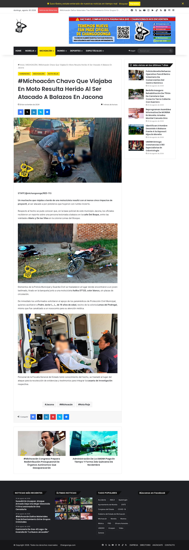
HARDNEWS (24, 74)
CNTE (123, 505)
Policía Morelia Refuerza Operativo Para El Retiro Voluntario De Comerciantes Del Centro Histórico (158, 77)
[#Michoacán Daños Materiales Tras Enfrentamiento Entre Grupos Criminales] (74, 501)
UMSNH (101, 528)
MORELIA (29, 51)
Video (121, 528)
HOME (18, 51)
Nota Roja (85, 404)
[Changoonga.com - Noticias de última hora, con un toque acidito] (20, 26)
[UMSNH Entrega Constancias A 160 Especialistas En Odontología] (136, 145)
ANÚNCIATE (157, 545)
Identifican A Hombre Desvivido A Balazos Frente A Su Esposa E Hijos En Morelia (156, 130)
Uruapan (111, 528)
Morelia (113, 519)
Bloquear (123, 3)
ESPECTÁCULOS (94, 51)
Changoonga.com (67, 545)
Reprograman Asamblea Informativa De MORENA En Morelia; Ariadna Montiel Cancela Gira (158, 114)
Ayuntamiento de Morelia (107, 505)
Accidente (102, 500)
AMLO (112, 500)
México (101, 523)
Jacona (50, 404)
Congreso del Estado (106, 509)
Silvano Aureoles (121, 523)
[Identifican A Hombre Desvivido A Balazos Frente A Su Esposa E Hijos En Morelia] (136, 129)
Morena (123, 519)
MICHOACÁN (46, 51)
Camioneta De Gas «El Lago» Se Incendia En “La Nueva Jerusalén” (88, 10)
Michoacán (67, 404)
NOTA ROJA (53, 74)
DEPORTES (75, 51)
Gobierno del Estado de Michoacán (111, 514)
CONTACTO (170, 545)
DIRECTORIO (145, 545)
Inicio (22, 65)
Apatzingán (123, 500)
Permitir (134, 3)
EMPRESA (134, 545)
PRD (109, 523)
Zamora (101, 533)
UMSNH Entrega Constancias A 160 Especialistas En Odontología (155, 146)
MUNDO (61, 51)
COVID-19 (122, 509)
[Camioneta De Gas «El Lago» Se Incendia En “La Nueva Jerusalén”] (86, 501)
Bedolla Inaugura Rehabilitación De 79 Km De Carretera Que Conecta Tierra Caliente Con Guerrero (158, 96)
